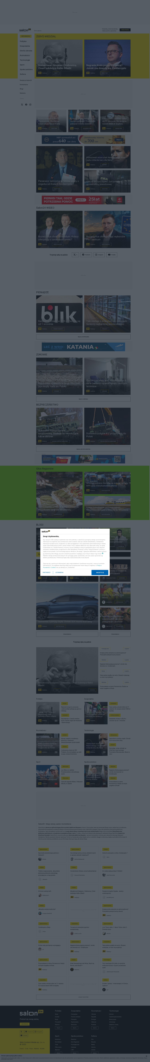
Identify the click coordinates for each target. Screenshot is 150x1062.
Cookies (53, 567)
